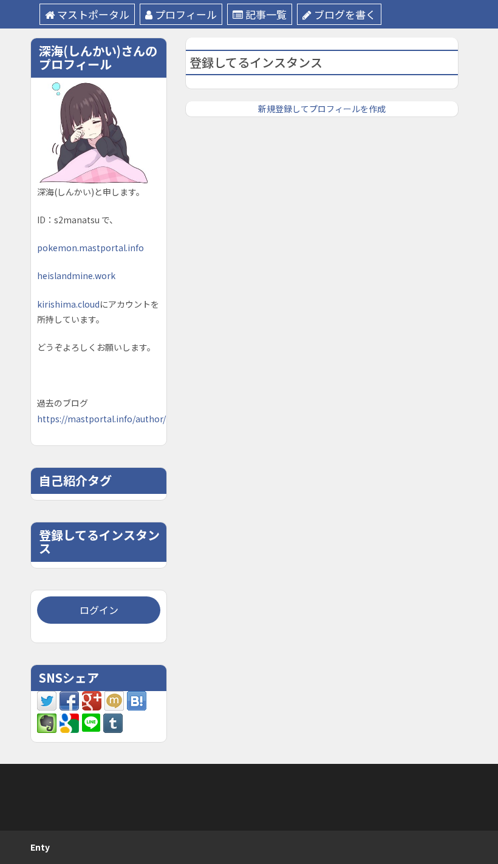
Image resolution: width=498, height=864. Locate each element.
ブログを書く (345, 14)
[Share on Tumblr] (113, 722)
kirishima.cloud (68, 304)
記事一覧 (266, 14)
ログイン (99, 609)
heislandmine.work (76, 275)
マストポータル (93, 14)
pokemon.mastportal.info (90, 247)
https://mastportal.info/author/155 (108, 419)
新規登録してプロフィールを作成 (322, 109)
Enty (40, 847)
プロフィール (186, 14)
